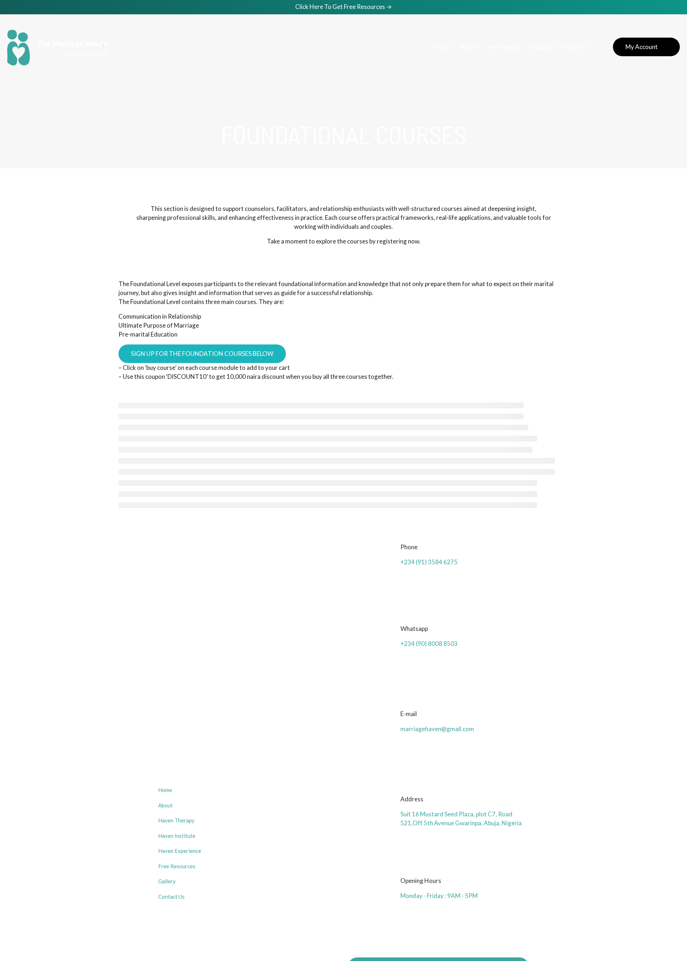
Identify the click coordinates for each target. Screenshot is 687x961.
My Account (641, 46)
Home (165, 790)
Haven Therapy (176, 820)
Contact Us (171, 896)
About (165, 805)
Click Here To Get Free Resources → (343, 6)
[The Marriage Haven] (57, 47)
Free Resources (176, 866)
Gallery (167, 881)
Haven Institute (176, 835)
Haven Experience (179, 850)
